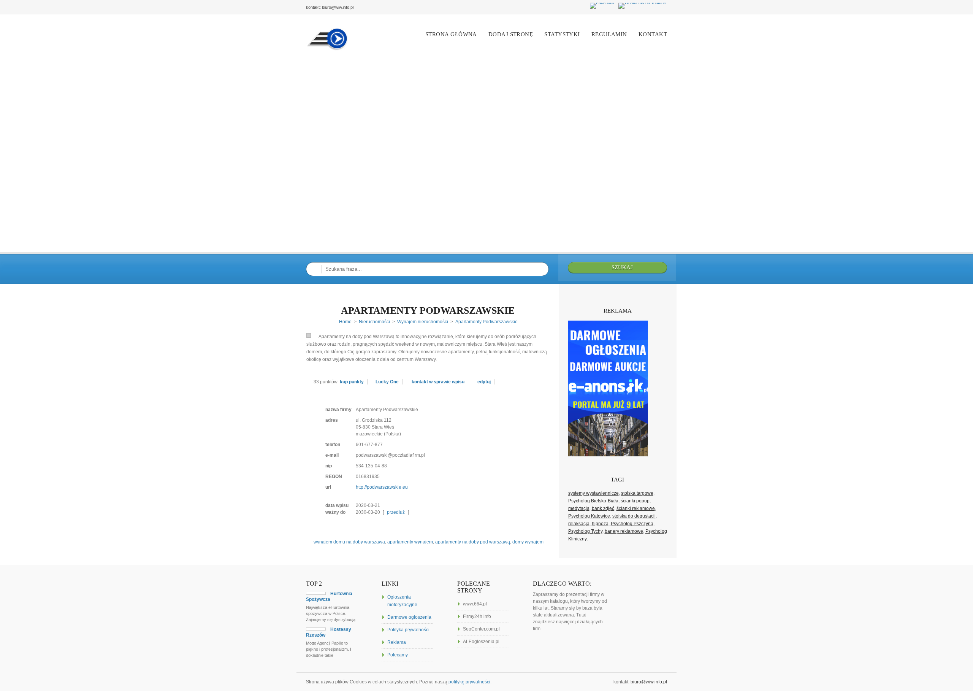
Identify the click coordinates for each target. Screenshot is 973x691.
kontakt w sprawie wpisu (438, 381)
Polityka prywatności (408, 629)
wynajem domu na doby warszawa (349, 542)
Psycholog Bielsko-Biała (593, 501)
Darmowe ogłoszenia (409, 617)
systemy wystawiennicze (593, 493)
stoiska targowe (637, 493)
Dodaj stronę (510, 34)
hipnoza (600, 523)
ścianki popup (635, 501)
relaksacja (579, 523)
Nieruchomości (374, 321)
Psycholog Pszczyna (632, 523)
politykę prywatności (469, 682)
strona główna (451, 34)
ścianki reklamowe (635, 508)
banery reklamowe (624, 531)
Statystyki (562, 34)
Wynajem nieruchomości (422, 321)
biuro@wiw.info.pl (649, 682)
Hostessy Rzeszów (328, 632)
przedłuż (396, 512)
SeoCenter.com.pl (481, 629)
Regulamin (609, 34)
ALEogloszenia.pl (481, 641)
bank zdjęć (603, 508)
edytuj (484, 381)
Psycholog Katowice (589, 516)
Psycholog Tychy (585, 531)
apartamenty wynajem (410, 542)
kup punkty (352, 381)
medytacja (579, 508)
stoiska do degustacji (634, 516)
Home (345, 321)
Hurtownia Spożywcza (329, 596)
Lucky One (387, 381)
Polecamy (397, 655)
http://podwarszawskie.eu (382, 487)
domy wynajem (528, 542)
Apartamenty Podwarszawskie (428, 310)
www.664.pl (475, 604)
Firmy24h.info (477, 616)
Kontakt (653, 34)
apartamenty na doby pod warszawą (472, 542)
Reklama (396, 642)
